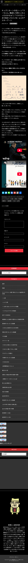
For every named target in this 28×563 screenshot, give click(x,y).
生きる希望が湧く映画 (8, 409)
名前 (6, 231)
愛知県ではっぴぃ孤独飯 (8, 323)
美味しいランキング (6, 443)
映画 (3, 288)
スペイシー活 (5, 340)
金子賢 (18, 201)
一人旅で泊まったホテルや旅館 (10, 306)
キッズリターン (20, 196)
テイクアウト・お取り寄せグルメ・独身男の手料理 (13, 293)
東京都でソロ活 (6, 413)
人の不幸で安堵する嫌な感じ (9, 404)
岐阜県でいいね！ (6, 417)
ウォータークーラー (12, 196)
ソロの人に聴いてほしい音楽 (9, 349)
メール (6, 237)
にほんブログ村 (3, 425)
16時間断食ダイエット (8, 366)
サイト (6, 243)
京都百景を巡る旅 (6, 387)
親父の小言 (5, 370)
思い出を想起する (6, 383)
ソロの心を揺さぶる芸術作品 (9, 345)
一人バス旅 (5, 302)
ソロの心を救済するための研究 (10, 328)
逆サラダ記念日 (6, 315)
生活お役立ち (5, 396)
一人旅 (4, 298)
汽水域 (14, 201)
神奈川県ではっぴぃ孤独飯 (9, 332)
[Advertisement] (14, 473)
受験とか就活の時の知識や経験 (10, 374)
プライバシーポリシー (14, 557)
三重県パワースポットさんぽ (9, 379)
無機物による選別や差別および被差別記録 (13, 319)
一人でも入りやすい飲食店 (9, 311)
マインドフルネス (5, 199)
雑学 (3, 284)
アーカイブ (2, 452)
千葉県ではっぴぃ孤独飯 (8, 357)
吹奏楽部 (20, 199)
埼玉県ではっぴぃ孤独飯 (8, 400)
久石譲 (11, 199)
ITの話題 (4, 336)
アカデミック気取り (7, 353)
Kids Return (4, 196)
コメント (7, 219)
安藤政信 (4, 201)
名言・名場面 (13, 23)
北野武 (16, 199)
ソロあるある (5, 362)
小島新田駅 (9, 201)
